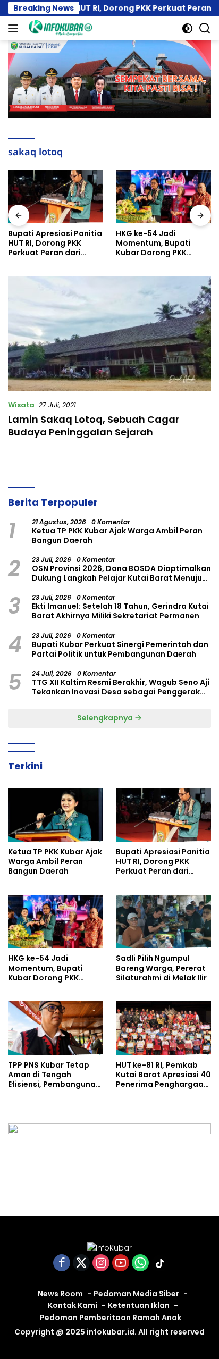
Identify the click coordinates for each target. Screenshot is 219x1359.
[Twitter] (81, 1263)
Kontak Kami (72, 1305)
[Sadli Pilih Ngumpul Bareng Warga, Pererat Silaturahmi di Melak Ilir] (163, 922)
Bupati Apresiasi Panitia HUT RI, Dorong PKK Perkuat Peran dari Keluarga (55, 243)
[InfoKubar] (59, 28)
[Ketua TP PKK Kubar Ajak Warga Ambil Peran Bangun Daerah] (55, 815)
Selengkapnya (105, 717)
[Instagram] (101, 1263)
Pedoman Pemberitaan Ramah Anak (110, 1317)
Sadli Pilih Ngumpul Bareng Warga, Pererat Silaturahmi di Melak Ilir (161, 968)
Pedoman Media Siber (136, 1293)
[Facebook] (61, 1263)
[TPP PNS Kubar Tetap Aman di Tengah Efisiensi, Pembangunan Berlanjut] (55, 1028)
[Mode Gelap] (187, 28)
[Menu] (15, 28)
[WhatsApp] (140, 1263)
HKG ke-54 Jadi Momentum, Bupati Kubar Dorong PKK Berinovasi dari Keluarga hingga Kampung (153, 243)
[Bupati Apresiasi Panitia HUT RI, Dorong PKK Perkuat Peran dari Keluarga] (55, 196)
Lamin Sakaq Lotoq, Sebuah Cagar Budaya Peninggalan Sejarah (93, 425)
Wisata (21, 405)
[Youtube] (120, 1263)
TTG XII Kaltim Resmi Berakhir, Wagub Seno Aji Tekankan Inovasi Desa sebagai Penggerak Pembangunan (120, 687)
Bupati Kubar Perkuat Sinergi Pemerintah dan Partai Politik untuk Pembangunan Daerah (120, 649)
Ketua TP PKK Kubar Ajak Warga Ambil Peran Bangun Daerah (117, 535)
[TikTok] (160, 1263)
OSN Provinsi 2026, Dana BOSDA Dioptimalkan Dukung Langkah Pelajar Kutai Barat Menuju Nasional (121, 573)
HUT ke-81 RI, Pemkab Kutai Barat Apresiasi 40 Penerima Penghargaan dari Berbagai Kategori (163, 1074)
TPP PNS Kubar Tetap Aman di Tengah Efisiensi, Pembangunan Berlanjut (54, 1074)
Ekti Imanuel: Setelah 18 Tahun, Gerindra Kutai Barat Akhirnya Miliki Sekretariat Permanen (120, 610)
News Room (60, 1293)
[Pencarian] (205, 28)
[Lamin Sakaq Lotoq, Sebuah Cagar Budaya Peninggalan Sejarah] (109, 333)
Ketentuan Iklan (139, 1305)
